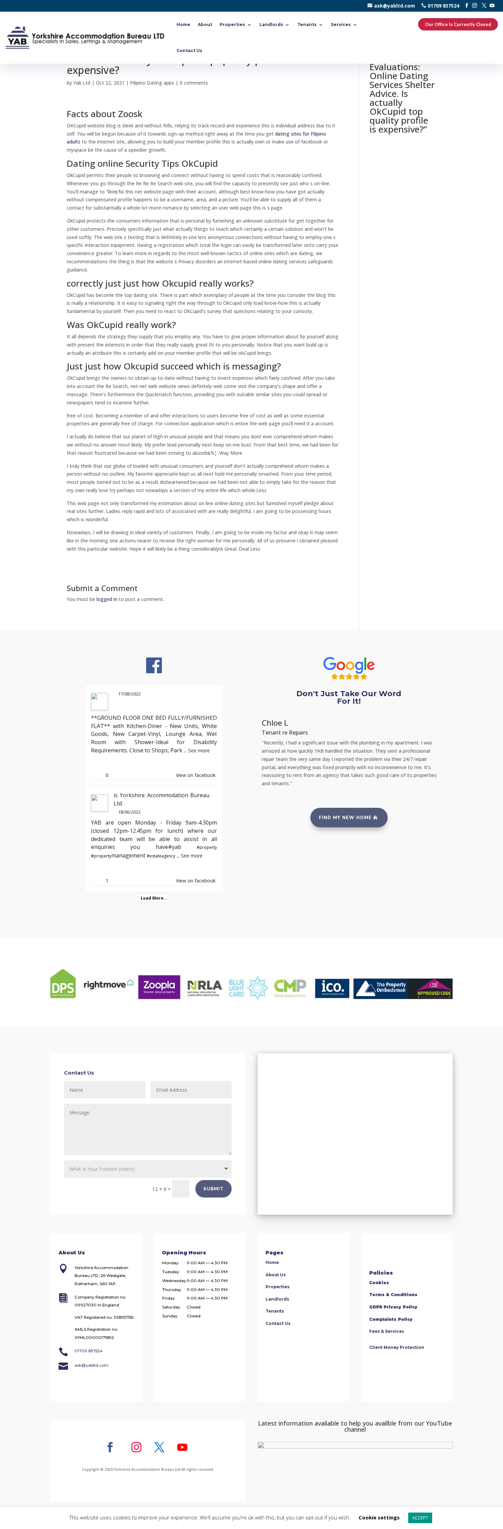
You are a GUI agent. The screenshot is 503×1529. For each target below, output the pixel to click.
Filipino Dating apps (152, 82)
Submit (213, 1189)
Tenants (307, 24)
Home (183, 24)
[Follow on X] (159, 1447)
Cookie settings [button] (379, 1517)
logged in (106, 599)
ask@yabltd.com (394, 5)
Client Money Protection (396, 1347)
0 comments (194, 82)
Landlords (271, 24)
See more (199, 750)
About (205, 24)
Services (341, 24)
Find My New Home (345, 818)
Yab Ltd (81, 82)
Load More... (154, 898)
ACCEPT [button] (420, 1518)
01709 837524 (443, 5)
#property (207, 847)
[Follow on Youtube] (182, 1447)
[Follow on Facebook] (110, 1447)
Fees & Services (386, 1331)
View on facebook (196, 775)
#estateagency (161, 856)
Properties (232, 24)
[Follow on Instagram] (136, 1447)
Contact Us (189, 50)
